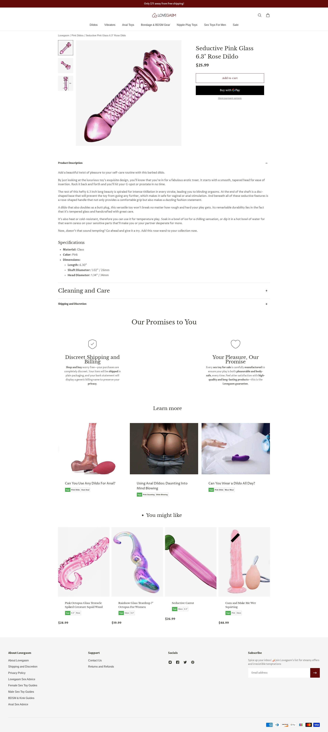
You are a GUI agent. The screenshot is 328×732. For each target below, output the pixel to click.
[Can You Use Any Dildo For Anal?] (92, 460)
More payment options (230, 98)
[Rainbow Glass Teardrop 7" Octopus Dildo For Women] (137, 562)
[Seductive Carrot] (190, 562)
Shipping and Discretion (72, 304)
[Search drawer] (260, 15)
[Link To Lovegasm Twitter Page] (185, 662)
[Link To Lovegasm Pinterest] (192, 662)
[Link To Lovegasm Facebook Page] (177, 662)
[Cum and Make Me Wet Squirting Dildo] (244, 562)
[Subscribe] (315, 673)
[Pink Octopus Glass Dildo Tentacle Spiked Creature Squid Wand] (84, 562)
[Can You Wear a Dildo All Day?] (236, 460)
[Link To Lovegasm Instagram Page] (170, 662)
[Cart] (268, 15)
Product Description (70, 163)
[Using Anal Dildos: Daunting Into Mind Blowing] (164, 462)
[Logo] (164, 15)
